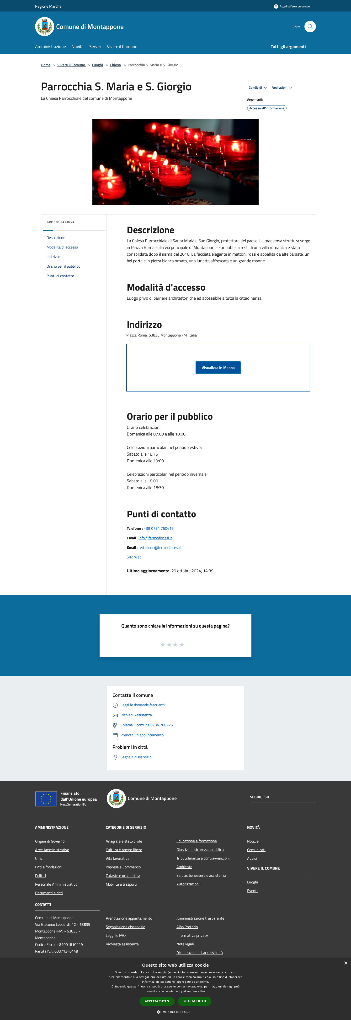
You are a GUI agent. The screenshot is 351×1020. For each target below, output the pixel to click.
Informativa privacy (192, 935)
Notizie (253, 841)
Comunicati (256, 850)
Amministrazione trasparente (200, 918)
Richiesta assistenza (122, 944)
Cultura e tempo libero (124, 850)
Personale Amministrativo (56, 884)
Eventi (252, 890)
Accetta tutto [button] (157, 1001)
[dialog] (175, 989)
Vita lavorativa (117, 858)
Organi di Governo (49, 841)
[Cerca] (310, 26)
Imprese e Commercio (123, 867)
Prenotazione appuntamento (129, 918)
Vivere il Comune (71, 65)
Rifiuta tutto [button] (194, 1001)
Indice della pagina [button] (60, 222)
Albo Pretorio (187, 927)
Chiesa (115, 65)
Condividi (256, 87)
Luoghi (97, 65)
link (202, 991)
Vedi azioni (280, 87)
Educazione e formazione (196, 841)
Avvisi (252, 858)
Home (45, 65)
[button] (175, 1011)
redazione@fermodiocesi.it (160, 547)
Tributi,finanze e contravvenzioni (203, 858)
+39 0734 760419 (159, 528)
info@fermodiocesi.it (155, 538)
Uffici (39, 858)
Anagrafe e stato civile (124, 841)
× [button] (345, 963)
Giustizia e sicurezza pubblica (200, 849)
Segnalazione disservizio (125, 927)
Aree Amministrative (52, 850)
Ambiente (184, 867)
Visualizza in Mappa (218, 367)
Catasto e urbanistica (123, 875)
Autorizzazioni (188, 884)
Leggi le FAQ (116, 935)
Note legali (185, 944)
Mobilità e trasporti (121, 884)
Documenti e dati (49, 893)
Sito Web (134, 557)
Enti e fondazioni (48, 867)
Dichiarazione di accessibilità (199, 952)
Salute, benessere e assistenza (201, 875)
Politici (40, 875)
